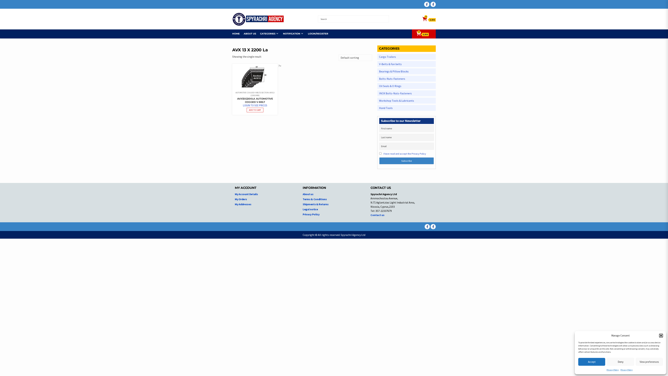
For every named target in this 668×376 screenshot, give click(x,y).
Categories (267, 33)
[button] (661, 335)
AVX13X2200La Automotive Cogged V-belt (255, 100)
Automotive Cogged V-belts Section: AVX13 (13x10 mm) (255, 94)
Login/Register (318, 33)
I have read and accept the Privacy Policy (404, 153)
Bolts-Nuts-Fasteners (392, 78)
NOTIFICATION (291, 33)
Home (236, 33)
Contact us (377, 215)
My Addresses (243, 204)
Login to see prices (255, 105)
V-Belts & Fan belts (390, 64)
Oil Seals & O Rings (390, 86)
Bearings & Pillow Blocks (394, 71)
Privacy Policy (613, 370)
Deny (620, 361)
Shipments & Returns (315, 204)
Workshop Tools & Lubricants (396, 100)
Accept (592, 361)
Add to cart (255, 110)
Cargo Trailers (387, 56)
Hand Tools (386, 108)
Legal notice (310, 209)
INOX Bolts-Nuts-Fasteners (395, 93)
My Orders (241, 199)
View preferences (649, 361)
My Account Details (246, 194)
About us (250, 33)
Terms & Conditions (315, 199)
